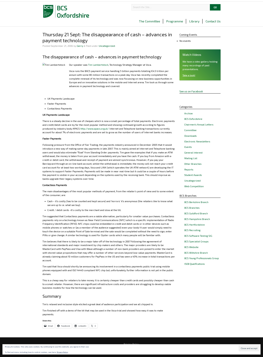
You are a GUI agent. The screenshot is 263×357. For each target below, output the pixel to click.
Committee (190, 130)
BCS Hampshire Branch (197, 219)
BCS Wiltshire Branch (196, 252)
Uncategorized (107, 45)
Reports (188, 169)
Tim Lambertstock (98, 64)
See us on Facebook (191, 91)
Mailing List (190, 158)
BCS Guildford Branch (196, 213)
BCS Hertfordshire (194, 224)
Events (188, 146)
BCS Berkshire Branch (196, 202)
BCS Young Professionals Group (201, 258)
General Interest (193, 152)
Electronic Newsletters (197, 141)
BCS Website (191, 247)
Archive (188, 113)
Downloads (190, 135)
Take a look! (188, 75)
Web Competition (194, 186)
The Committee (149, 21)
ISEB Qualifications (194, 263)
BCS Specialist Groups (196, 241)
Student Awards (193, 174)
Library (194, 21)
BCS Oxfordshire (73, 11)
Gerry (80, 45)
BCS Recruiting (192, 230)
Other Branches (193, 163)
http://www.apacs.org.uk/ (94, 128)
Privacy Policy (131, 344)
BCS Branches (192, 207)
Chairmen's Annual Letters (198, 124)
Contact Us (213, 21)
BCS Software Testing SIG (198, 235)
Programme (174, 21)
